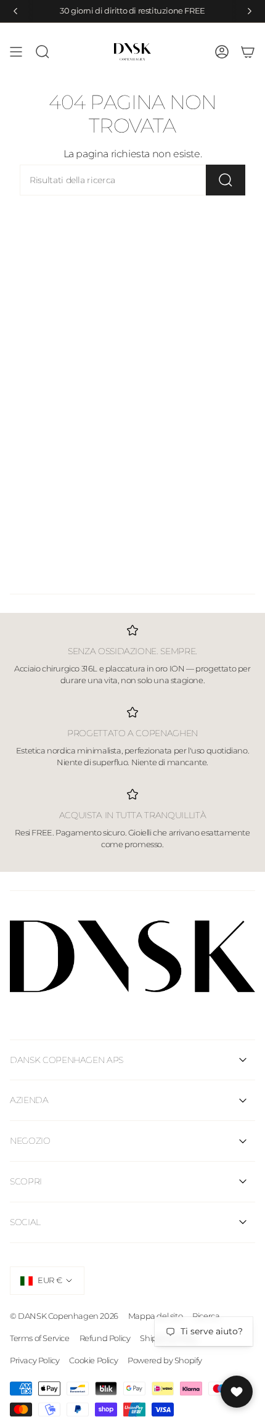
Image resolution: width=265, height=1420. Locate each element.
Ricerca (205, 1316)
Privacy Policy (34, 1360)
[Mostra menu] (16, 52)
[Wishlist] (237, 1392)
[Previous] (15, 11)
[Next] (249, 11)
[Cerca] (225, 180)
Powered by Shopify (165, 1360)
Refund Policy (105, 1338)
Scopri (26, 1181)
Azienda (29, 1100)
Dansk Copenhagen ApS (66, 1059)
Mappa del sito (155, 1316)
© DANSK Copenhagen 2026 (64, 1316)
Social (25, 1222)
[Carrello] (248, 52)
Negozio (30, 1140)
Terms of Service (40, 1338)
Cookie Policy (93, 1360)
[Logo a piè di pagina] (132, 957)
